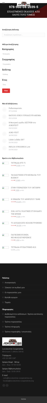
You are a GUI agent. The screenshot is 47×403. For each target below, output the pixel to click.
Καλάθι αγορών (11, 297)
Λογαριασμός (10, 282)
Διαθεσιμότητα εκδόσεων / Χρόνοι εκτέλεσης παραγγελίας (24, 315)
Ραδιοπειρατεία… (16, 108)
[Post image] (4, 109)
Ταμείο (7, 302)
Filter (6, 91)
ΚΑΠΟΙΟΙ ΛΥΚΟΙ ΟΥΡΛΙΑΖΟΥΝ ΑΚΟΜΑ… (25, 115)
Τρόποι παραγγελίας (13, 322)
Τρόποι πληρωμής (12, 326)
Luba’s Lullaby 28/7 (16, 139)
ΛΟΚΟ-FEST (14, 132)
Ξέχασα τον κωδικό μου (15, 287)
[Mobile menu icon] (3, 3)
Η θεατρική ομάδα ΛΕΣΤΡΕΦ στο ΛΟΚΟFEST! (22, 123)
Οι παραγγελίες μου (13, 292)
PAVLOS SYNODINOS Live (19, 147)
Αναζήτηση (42, 35)
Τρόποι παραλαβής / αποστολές (18, 331)
